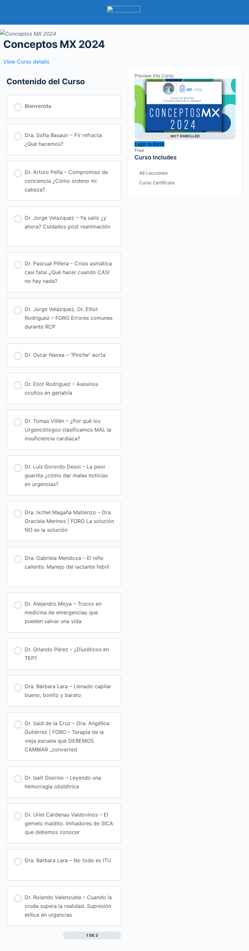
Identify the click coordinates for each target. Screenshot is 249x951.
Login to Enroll (149, 144)
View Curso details (27, 61)
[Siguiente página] (116, 935)
